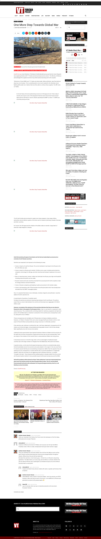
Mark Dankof (76, 211)
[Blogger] (63, 4)
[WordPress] (84, 4)
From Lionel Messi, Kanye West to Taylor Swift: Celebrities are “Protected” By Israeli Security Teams (75, 127)
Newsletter (54, 2)
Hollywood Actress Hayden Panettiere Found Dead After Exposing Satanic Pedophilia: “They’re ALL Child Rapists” (76, 146)
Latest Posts (69, 80)
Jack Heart (83, 210)
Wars (53, 15)
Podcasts (64, 15)
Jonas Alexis (72, 207)
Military (47, 15)
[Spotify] (77, 4)
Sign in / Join (27, 2)
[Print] (42, 33)
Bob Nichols (73, 213)
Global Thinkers (69, 228)
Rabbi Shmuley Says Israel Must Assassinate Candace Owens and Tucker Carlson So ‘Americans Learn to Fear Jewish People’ (76, 116)
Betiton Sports (37, 537)
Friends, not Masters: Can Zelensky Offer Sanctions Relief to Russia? (23, 401)
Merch (58, 2)
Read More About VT (51, 529)
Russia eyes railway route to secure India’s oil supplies (76, 136)
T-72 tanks (35, 394)
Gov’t (16, 15)
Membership (48, 2)
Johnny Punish (78, 216)
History (27, 15)
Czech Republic (20, 394)
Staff (36, 2)
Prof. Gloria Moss (69, 211)
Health (21, 15)
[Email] (39, 33)
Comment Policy (46, 380)
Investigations (35, 15)
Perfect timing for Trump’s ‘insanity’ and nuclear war (76, 84)
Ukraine (39, 394)
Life (42, 15)
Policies (39, 2)
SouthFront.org (17, 74)
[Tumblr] (45, 33)
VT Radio (71, 15)
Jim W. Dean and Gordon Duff (20, 27)
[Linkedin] (33, 33)
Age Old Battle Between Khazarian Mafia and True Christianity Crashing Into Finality (21, 422)
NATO (31, 394)
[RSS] (75, 4)
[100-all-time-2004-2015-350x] (76, 506)
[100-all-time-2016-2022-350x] (76, 512)
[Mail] (68, 4)
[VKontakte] (82, 4)
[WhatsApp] (29, 33)
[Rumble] (73, 4)
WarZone (19, 19)
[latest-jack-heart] (75, 199)
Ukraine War (24, 19)
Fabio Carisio (77, 210)
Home (15, 19)
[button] (85, 16)
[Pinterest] (26, 33)
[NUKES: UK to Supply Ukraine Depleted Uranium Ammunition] (54, 415)
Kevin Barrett (79, 207)
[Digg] (48, 33)
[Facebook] (66, 4)
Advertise (62, 2)
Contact (66, 2)
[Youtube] (86, 4)
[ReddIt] (36, 33)
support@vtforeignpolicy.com (45, 532)
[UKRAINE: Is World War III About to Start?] (37, 415)
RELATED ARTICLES (19, 406)
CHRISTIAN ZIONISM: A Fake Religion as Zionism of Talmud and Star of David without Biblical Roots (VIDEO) (76, 105)
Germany (26, 394)
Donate (43, 2)
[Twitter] (79, 4)
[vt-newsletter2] (75, 224)
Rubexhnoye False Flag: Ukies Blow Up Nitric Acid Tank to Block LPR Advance (51, 401)
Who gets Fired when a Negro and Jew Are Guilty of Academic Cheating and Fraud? (76, 172)
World (58, 15)
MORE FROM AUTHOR (29, 406)
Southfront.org (21, 393)
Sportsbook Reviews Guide (29, 537)
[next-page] (17, 426)
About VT (32, 2)
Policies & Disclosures (36, 380)
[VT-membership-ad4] (76, 40)
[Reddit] (70, 4)
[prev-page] (15, 426)
